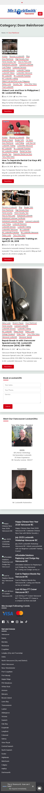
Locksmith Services (19, 67)
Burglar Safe (19, 140)
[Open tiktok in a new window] (26, 622)
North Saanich (7, 750)
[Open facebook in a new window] (3, 622)
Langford (5, 731)
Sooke (4, 754)
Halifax (4, 769)
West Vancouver (8, 664)
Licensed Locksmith (26, 65)
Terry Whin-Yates (30, 84)
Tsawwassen (7, 705)
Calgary (4, 765)
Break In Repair (7, 140)
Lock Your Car (31, 143)
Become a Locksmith (16, 56)
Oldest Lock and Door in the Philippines (16, 81)
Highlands (5, 757)
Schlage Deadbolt (8, 334)
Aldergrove (6, 713)
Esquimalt (5, 728)
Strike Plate (21, 334)
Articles (4, 56)
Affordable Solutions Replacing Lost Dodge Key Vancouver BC (27, 558)
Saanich (4, 720)
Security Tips (17, 84)
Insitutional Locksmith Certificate (13, 218)
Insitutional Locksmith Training (12, 221)
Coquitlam (5, 649)
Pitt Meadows (7, 683)
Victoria (4, 716)
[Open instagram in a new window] (17, 622)
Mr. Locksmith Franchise (22, 76)
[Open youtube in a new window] (12, 622)
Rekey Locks (6, 84)
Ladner (4, 709)
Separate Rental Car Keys (22, 154)
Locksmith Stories (8, 70)
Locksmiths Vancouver (24, 73)
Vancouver (5, 634)
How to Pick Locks (24, 62)
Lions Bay (5, 702)
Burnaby (5, 642)
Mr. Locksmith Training (10, 78)
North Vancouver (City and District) (14, 660)
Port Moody (6, 675)
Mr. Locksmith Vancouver (29, 232)
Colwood (5, 735)
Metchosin (5, 761)
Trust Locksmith (7, 87)
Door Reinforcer (7, 59)
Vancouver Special (25, 337)
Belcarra (5, 694)
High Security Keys (22, 59)
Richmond (5, 646)
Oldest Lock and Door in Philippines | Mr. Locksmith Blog (21, 91)
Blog (27, 56)
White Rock (6, 687)
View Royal (6, 742)
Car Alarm (29, 140)
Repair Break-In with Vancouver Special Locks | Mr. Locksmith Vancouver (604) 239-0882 (18, 343)
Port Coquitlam (7, 672)
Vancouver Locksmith (9, 337)
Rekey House (18, 331)
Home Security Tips (9, 62)
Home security (7, 213)
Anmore (4, 690)
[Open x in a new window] (8, 622)
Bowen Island (7, 698)
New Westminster (8, 668)
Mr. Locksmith (7, 76)
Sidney (4, 739)
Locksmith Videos (8, 73)
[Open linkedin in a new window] (21, 622)
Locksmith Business (20, 224)
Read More (8, 111)
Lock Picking (6, 67)
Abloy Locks (6, 323)
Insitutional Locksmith (9, 65)
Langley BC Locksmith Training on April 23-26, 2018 (19, 240)
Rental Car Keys (25, 151)
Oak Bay (5, 724)
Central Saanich (7, 746)
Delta (4, 657)
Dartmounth (6, 772)
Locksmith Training (23, 70)
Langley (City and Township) (12, 653)
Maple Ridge (6, 679)
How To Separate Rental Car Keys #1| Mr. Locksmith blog (21, 161)
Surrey (4, 638)
